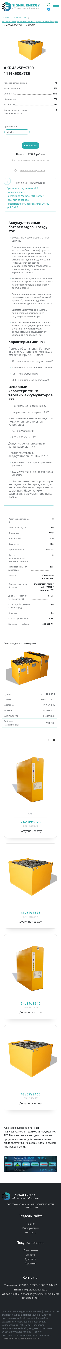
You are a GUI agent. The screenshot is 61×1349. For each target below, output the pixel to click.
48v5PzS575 (30, 912)
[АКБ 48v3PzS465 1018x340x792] (30, 1058)
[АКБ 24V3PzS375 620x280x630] (30, 779)
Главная (30, 1223)
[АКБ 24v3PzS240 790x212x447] (30, 967)
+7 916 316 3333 (28, 1285)
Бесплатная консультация (32, 170)
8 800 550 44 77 (48, 1285)
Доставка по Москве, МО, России (25, 195)
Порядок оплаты (16, 191)
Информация (30, 1228)
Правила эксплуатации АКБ (22, 188)
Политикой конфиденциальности (20, 1338)
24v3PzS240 (30, 1003)
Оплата (30, 1254)
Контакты (30, 1232)
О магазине (30, 1250)
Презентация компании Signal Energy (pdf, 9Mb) (28, 205)
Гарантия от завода (18, 199)
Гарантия (30, 1263)
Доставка (30, 1259)
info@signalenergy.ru (34, 1289)
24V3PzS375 (30, 821)
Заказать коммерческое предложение (30, 160)
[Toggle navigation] (56, 7)
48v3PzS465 (30, 1094)
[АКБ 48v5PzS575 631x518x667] (30, 877)
